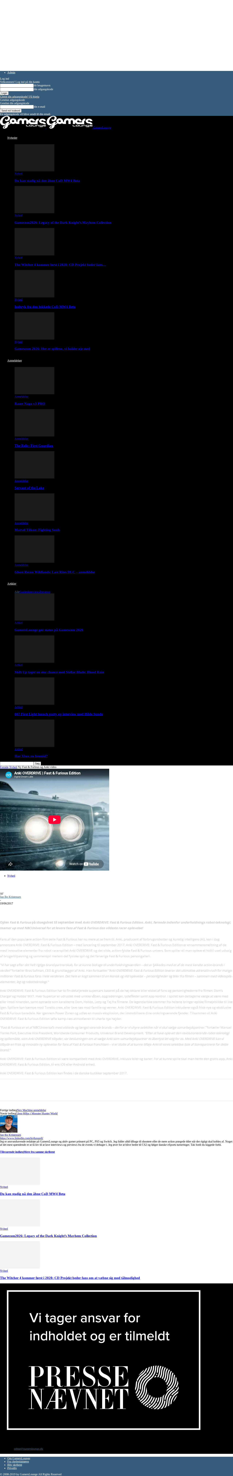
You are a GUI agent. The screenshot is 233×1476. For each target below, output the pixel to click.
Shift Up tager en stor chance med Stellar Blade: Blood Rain (59, 672)
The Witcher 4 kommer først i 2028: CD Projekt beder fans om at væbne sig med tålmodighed (70, 1278)
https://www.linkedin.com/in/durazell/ (21, 1138)
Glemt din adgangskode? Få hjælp (19, 96)
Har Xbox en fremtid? (31, 756)
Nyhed (18, 173)
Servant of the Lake (29, 488)
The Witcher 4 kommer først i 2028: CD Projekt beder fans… (60, 265)
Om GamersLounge (18, 1458)
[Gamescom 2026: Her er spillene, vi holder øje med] (34, 338)
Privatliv (12, 1468)
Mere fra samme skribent (39, 1151)
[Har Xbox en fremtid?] (34, 745)
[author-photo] (8, 1131)
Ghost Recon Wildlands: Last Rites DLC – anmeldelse (55, 572)
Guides (23, 591)
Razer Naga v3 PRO (30, 404)
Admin (11, 72)
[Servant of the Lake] (34, 477)
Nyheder (12, 137)
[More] (71, 909)
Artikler (11, 583)
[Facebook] (6, 909)
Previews (45, 591)
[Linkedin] (58, 909)
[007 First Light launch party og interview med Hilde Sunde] (34, 703)
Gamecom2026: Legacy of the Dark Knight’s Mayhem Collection (63, 222)
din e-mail (39, 106)
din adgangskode (43, 89)
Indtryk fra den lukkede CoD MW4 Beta (45, 307)
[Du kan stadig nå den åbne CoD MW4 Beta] (34, 170)
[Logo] (23, 127)
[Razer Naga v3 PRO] (34, 393)
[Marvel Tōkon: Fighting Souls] (34, 519)
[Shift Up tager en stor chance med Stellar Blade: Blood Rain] (34, 661)
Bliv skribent (14, 1464)
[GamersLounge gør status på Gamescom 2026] (34, 619)
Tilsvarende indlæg (12, 1151)
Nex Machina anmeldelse (31, 1110)
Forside (4, 767)
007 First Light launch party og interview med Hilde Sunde (59, 714)
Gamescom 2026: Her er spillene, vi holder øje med (52, 349)
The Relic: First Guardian (34, 446)
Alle (17, 591)
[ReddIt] (32, 909)
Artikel (19, 622)
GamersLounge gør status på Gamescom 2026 (49, 630)
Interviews (34, 591)
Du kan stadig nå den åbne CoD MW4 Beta (47, 181)
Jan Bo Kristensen (10, 896)
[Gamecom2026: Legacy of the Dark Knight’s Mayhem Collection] (34, 212)
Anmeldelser (14, 360)
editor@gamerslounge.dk (28, 1448)
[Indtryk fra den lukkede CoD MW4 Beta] (34, 296)
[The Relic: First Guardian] (34, 435)
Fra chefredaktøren (18, 1461)
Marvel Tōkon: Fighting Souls (37, 530)
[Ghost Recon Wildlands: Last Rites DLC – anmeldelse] (34, 561)
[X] (19, 909)
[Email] (45, 909)
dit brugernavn (42, 85)
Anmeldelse (21, 396)
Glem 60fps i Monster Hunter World (37, 1113)
